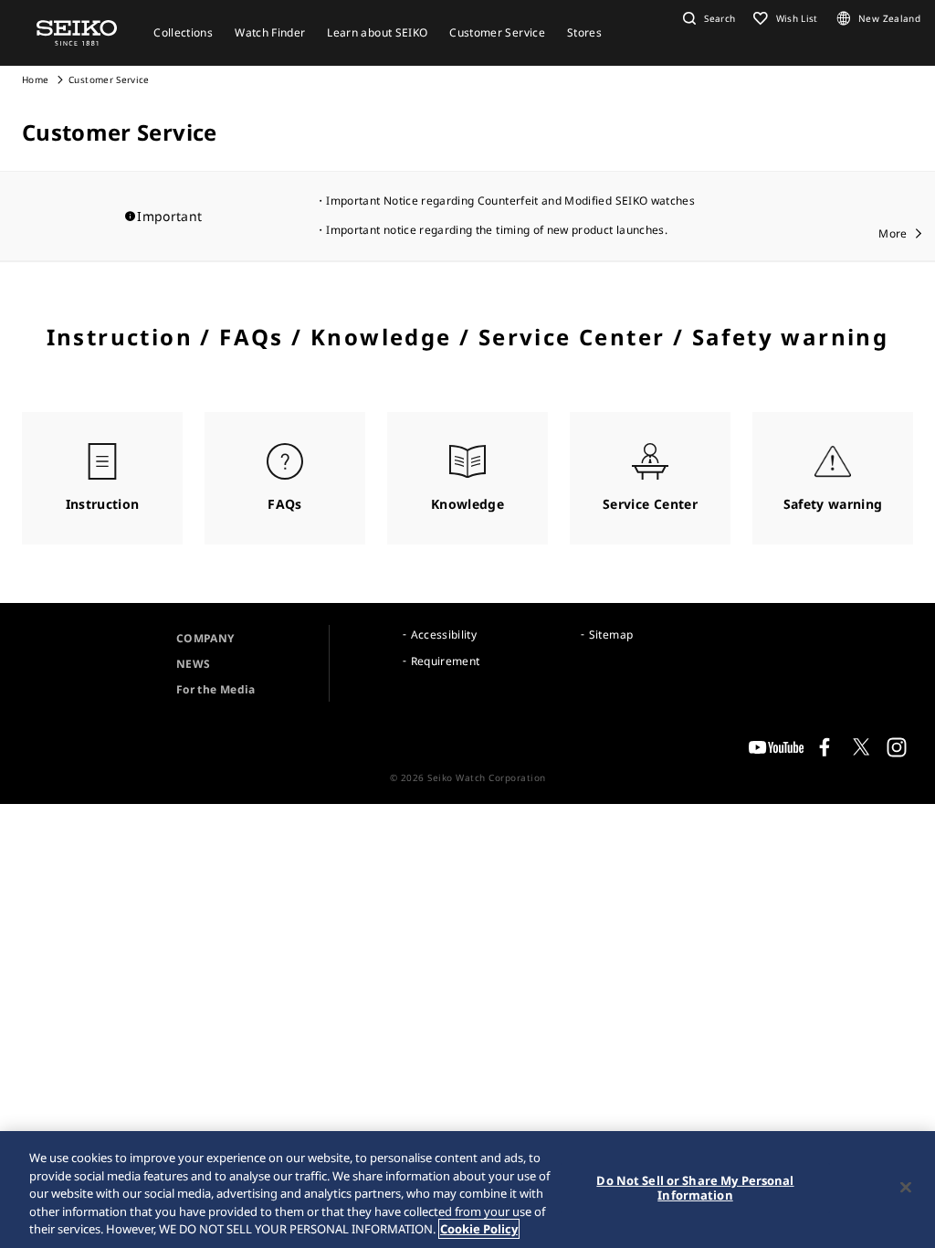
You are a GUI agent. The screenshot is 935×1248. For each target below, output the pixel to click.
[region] (467, 1189)
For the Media (216, 689)
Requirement (445, 661)
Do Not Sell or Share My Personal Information (694, 1187)
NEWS (193, 664)
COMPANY (205, 638)
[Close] (906, 1188)
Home (35, 79)
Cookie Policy (479, 1229)
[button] (706, 18)
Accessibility (444, 634)
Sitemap (611, 634)
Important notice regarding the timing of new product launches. (496, 230)
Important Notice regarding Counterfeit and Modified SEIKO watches (510, 200)
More (892, 233)
